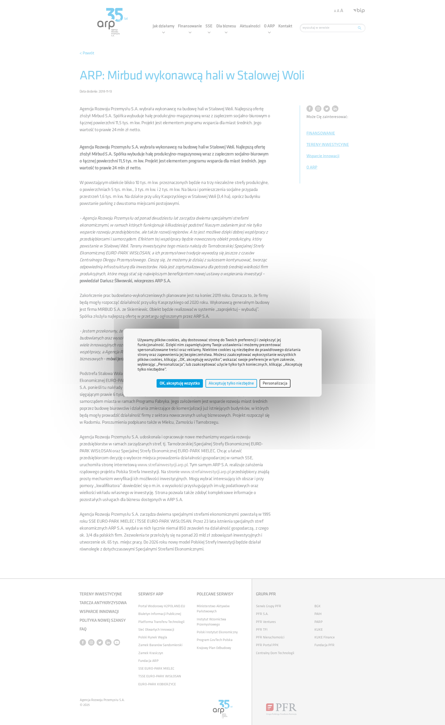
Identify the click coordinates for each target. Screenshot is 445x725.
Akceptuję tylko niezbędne (231, 383)
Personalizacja (275, 383)
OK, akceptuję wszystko (180, 383)
